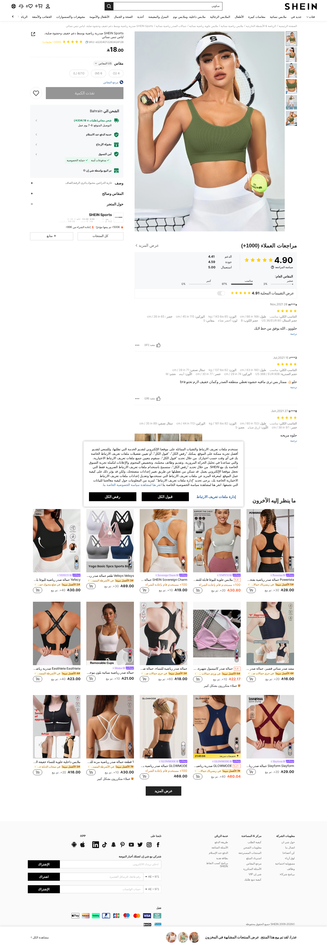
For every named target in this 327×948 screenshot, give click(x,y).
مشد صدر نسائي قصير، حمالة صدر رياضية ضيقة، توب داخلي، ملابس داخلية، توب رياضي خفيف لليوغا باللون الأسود (270, 668)
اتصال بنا (290, 847)
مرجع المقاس (253, 863)
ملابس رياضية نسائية (232, 26)
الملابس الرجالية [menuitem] (220, 16)
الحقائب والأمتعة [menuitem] (42, 16)
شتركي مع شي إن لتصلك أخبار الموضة (140, 856)
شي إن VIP (255, 874)
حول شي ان (288, 842)
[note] (221, 685)
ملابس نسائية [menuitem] (278, 16)
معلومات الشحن (252, 847)
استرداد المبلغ (253, 858)
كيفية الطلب (254, 842)
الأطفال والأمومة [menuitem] (99, 16)
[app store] (82, 846)
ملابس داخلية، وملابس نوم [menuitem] (189, 16)
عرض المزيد (164, 791)
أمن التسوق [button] (105, 154)
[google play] (74, 846)
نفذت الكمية (85, 93)
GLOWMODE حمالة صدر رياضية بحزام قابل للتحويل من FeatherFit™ (163, 766)
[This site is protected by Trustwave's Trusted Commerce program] (158, 924)
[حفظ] (36, 93)
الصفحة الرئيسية (288, 26)
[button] (21, 6)
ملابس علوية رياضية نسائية (203, 26)
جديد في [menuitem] (296, 16)
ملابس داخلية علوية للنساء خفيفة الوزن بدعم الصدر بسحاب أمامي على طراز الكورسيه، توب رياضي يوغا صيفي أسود (57, 762)
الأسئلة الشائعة (220, 847)
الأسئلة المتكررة (252, 869)
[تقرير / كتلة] (137, 345)
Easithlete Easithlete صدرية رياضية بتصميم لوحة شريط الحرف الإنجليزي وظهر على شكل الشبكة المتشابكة (57, 668)
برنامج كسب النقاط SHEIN (217, 865)
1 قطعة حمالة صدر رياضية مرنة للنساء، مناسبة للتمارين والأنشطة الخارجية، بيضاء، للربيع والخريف (110, 762)
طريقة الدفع (221, 842)
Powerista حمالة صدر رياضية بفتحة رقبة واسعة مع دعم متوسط (270, 579)
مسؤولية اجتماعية (285, 863)
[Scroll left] (18, 16)
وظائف (291, 869)
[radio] (116, 73)
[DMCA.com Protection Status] (147, 924)
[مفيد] (158, 345)
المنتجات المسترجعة (249, 852)
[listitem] (270, 551)
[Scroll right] (12, 16)
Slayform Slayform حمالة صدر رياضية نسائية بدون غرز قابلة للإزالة (270, 766)
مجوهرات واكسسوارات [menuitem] (70, 16)
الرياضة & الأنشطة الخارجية (261, 26)
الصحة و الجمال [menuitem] (123, 16)
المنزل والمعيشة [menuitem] (158, 16)
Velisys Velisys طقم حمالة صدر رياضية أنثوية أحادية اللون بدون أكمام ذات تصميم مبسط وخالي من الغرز (110, 575)
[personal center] (47, 6)
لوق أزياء (290, 858)
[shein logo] (301, 6)
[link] (39, 6)
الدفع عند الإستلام (218, 852)
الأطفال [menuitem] (239, 16)
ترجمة (293, 333)
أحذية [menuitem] (140, 16)
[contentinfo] (94, 915)
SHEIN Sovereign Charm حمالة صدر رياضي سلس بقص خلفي (163, 579)
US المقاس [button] (105, 63)
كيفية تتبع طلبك (252, 879)
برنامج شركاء (287, 874)
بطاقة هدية (222, 858)
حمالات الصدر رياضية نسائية (171, 26)
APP (83, 836)
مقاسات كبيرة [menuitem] (256, 16)
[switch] (221, 293)
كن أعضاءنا (289, 852)
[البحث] (109, 6)
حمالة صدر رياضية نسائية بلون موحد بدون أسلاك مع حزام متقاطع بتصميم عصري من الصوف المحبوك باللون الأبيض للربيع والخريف (110, 672)
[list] (125, 844)
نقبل (158, 908)
